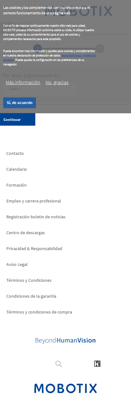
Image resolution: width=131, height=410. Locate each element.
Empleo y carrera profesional (33, 201)
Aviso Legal (17, 264)
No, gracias (56, 82)
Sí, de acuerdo (19, 103)
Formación (16, 185)
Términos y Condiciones (29, 280)
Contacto (15, 153)
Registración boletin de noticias (36, 217)
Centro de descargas (25, 232)
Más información (23, 82)
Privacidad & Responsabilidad (34, 248)
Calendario (16, 169)
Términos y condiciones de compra (39, 312)
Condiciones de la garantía (31, 296)
